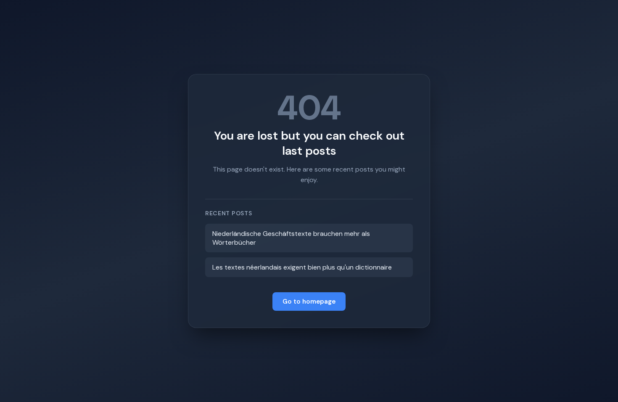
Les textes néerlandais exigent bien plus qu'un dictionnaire (302, 267)
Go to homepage (309, 301)
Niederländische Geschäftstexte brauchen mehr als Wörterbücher (291, 238)
